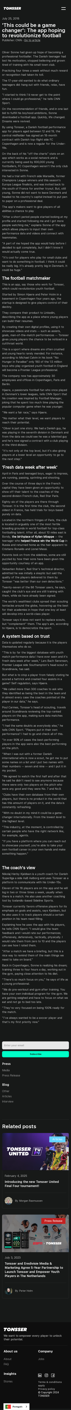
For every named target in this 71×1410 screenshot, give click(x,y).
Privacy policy (46, 1389)
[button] (61, 8)
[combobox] (16, 1406)
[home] (12, 8)
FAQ (6, 1364)
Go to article (32, 40)
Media (6, 1070)
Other (5, 1091)
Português (17, 1406)
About (8, 1359)
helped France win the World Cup (42, 540)
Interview (7, 1101)
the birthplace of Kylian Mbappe (33, 536)
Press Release (11, 1075)
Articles (7, 1096)
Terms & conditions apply (50, 1384)
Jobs (41, 1359)
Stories (8, 1381)
